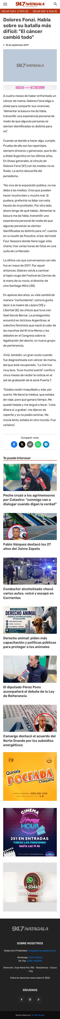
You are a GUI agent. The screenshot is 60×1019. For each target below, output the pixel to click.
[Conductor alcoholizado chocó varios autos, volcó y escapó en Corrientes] (30, 571)
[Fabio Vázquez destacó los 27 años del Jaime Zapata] (30, 526)
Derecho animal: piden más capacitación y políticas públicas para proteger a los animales (29, 642)
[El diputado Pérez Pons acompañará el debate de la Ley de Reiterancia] (30, 669)
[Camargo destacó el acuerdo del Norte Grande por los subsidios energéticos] (30, 718)
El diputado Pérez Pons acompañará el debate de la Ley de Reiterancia (28, 691)
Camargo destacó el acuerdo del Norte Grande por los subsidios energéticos (29, 740)
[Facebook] (21, 1000)
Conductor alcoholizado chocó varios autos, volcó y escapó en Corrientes (28, 593)
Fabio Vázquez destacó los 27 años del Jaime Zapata (27, 546)
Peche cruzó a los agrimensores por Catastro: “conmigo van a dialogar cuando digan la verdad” (30, 499)
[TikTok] (38, 1000)
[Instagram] (30, 1000)
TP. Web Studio (37, 1015)
